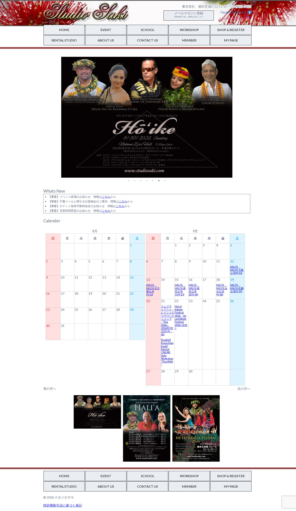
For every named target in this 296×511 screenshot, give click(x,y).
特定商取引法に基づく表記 (62, 505)
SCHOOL (147, 30)
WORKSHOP (189, 30)
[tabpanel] (146, 117)
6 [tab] (159, 181)
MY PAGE (231, 40)
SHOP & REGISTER (230, 30)
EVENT (105, 30)
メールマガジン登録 (188, 14)
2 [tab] (135, 181)
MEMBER (189, 40)
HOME (64, 30)
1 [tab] (129, 181)
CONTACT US (147, 40)
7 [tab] (165, 181)
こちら (106, 196)
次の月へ (243, 388)
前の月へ (49, 388)
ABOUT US (106, 40)
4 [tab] (147, 181)
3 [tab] (141, 181)
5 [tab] (153, 181)
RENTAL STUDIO (64, 40)
